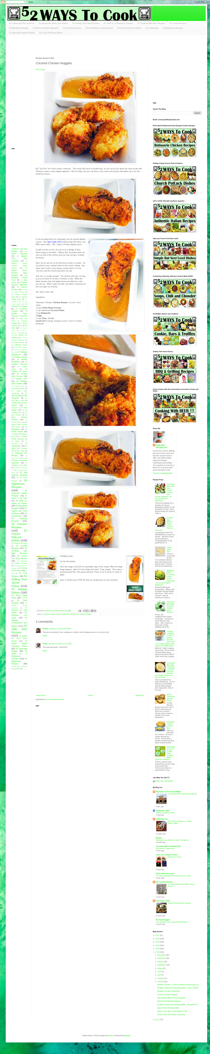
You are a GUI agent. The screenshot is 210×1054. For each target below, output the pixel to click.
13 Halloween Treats (19, 345)
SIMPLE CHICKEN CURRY (165, 813)
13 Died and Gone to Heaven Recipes (19, 321)
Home (90, 695)
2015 (157, 942)
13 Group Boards (17, 342)
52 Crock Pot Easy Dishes (51, 33)
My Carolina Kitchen (164, 882)
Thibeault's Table (162, 811)
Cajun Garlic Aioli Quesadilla (168, 1008)
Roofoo (111, 1036)
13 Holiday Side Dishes (19, 382)
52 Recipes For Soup (19, 615)
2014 (157, 945)
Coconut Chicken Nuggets (167, 995)
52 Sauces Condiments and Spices (19, 622)
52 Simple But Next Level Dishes (53, 23)
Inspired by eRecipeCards (161, 446)
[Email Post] (79, 610)
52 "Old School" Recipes (19, 473)
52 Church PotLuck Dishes (129, 28)
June (159, 972)
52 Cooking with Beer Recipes (19, 550)
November (161, 958)
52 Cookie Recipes (177, 23)
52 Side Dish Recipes (19, 629)
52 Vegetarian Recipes (19, 661)
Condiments (23, 666)
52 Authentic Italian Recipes (19, 493)
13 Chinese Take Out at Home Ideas (19, 301)
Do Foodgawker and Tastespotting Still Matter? (172, 922)
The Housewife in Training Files (168, 846)
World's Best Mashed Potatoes (169, 1001)
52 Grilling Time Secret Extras (85, 23)
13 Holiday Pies (19, 379)
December (161, 955)
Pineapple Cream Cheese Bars (171, 725)
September (161, 965)
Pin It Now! (40, 70)
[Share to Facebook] (92, 610)
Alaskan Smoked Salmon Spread (179, 903)
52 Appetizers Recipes (173, 28)
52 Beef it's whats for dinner (19, 502)
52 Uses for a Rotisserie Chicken (118, 23)
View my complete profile (162, 473)
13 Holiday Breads (19, 357)
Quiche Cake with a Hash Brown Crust (172, 1011)
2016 (157, 939)
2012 (157, 952)
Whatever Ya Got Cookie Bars (168, 991)
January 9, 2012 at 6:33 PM (60, 629)
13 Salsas (15, 441)
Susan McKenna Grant (165, 874)
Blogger (127, 1036)
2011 (157, 1020)
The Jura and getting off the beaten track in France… (174, 876)
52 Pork (24, 598)
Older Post (139, 695)
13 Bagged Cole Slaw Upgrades (19, 258)
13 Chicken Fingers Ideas (51, 614)
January (160, 982)
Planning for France (174, 857)
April (159, 975)
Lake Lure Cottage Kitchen (167, 855)
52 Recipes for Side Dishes (19, 610)
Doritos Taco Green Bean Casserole (171, 1015)
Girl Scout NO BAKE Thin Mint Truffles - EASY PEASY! (170, 607)
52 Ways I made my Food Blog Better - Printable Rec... (178, 1005)
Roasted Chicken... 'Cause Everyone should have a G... (178, 985)
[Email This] (84, 610)
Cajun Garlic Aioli (169, 549)
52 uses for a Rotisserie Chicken (19, 655)
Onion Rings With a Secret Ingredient (171, 998)
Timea (45, 644)
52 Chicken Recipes (84, 614)
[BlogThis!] (86, 610)
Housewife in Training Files (165, 848)
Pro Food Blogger (163, 920)
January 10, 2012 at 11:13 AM (59, 644)
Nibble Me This (162, 819)
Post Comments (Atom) (55, 699)
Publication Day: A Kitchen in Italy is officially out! (172, 840)
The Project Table (163, 901)
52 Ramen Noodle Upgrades (46, 28)
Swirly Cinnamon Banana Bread (171, 697)
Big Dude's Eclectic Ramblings (168, 792)
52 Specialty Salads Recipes (22, 33)
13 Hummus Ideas (18, 388)
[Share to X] (89, 610)
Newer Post (40, 695)
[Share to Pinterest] (95, 610)
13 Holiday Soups (17, 386)
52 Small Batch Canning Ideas (99, 28)
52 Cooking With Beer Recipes (151, 23)
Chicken (14, 666)
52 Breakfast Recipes (19, 28)
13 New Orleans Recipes (19, 417)
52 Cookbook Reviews (19, 543)
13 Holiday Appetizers (19, 353)
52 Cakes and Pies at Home (21, 23)
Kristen (46, 629)
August (160, 968)
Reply (45, 636)
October (160, 962)
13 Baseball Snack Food (19, 277)
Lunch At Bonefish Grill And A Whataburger (182, 794)
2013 (157, 949)
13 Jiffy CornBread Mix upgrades (19, 395)
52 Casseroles (152, 28)
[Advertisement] (63, 45)
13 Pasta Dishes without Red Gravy (19, 424)
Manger (159, 838)
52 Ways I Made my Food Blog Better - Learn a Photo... (178, 988)
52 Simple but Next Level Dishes (19, 638)
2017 (157, 935)
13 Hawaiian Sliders (20, 347)
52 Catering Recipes (72, 28)
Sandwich (17, 669)
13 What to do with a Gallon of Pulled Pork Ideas (19, 470)
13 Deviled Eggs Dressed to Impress (19, 313)
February (161, 978)
